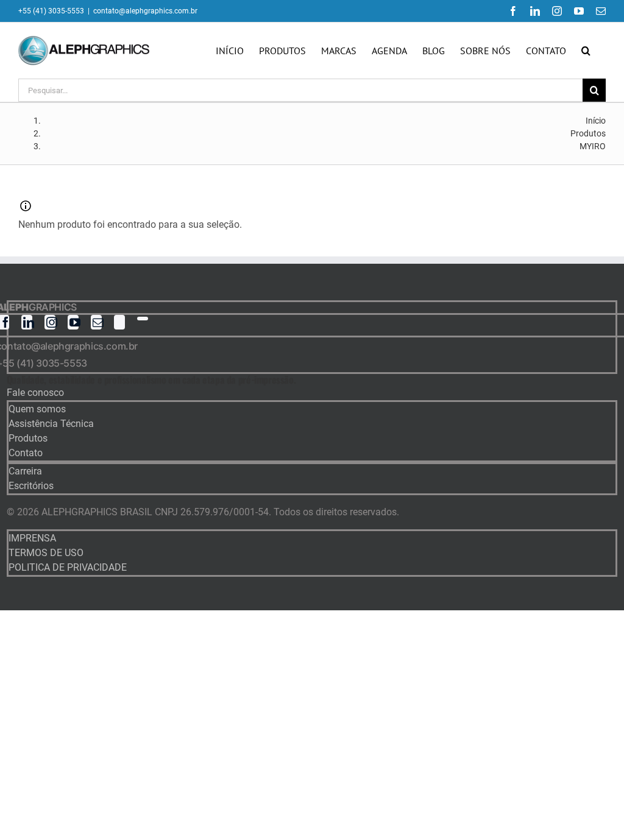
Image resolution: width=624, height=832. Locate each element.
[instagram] (49, 322)
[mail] (96, 322)
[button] (585, 51)
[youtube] (73, 322)
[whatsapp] (142, 318)
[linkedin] (26, 322)
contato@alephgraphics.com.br (145, 11)
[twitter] (119, 322)
